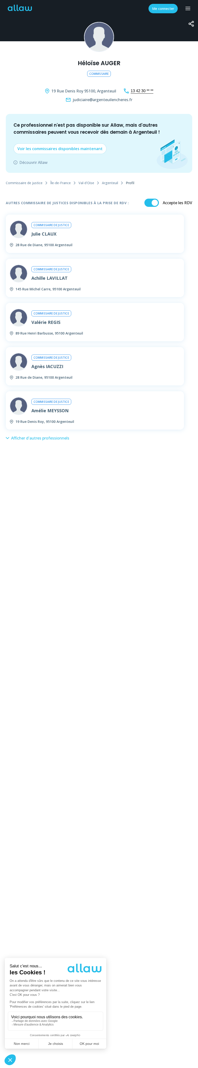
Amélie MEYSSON (50, 410)
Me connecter (163, 8)
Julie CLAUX (44, 234)
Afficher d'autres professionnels (40, 438)
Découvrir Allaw (33, 162)
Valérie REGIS (45, 322)
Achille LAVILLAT (49, 278)
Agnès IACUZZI (47, 366)
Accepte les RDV (177, 202)
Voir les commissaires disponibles (60, 148)
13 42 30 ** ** (142, 91)
